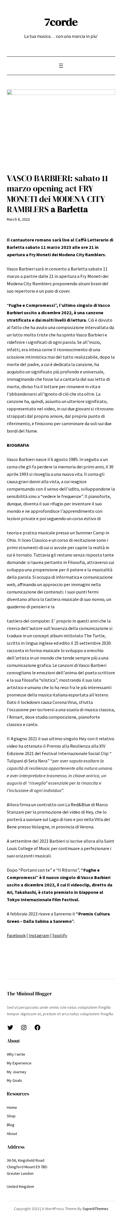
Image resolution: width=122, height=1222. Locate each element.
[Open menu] (61, 65)
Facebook (16, 935)
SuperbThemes (95, 1208)
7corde (61, 21)
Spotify (59, 935)
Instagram (39, 935)
